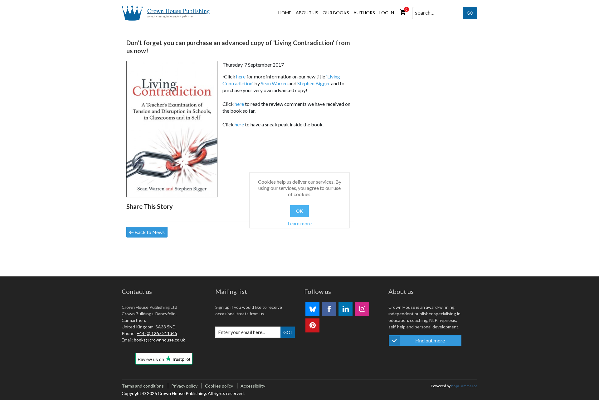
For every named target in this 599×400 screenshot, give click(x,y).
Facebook (329, 309)
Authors (364, 12)
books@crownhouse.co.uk (159, 339)
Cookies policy (219, 385)
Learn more (300, 223)
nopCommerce (464, 386)
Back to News (149, 232)
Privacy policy (184, 385)
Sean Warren (274, 83)
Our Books (336, 12)
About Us (307, 12)
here (241, 76)
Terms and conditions (143, 385)
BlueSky (312, 309)
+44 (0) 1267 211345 (157, 333)
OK (299, 211)
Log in (386, 12)
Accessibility (253, 385)
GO (470, 13)
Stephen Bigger (313, 83)
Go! (287, 332)
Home (284, 12)
